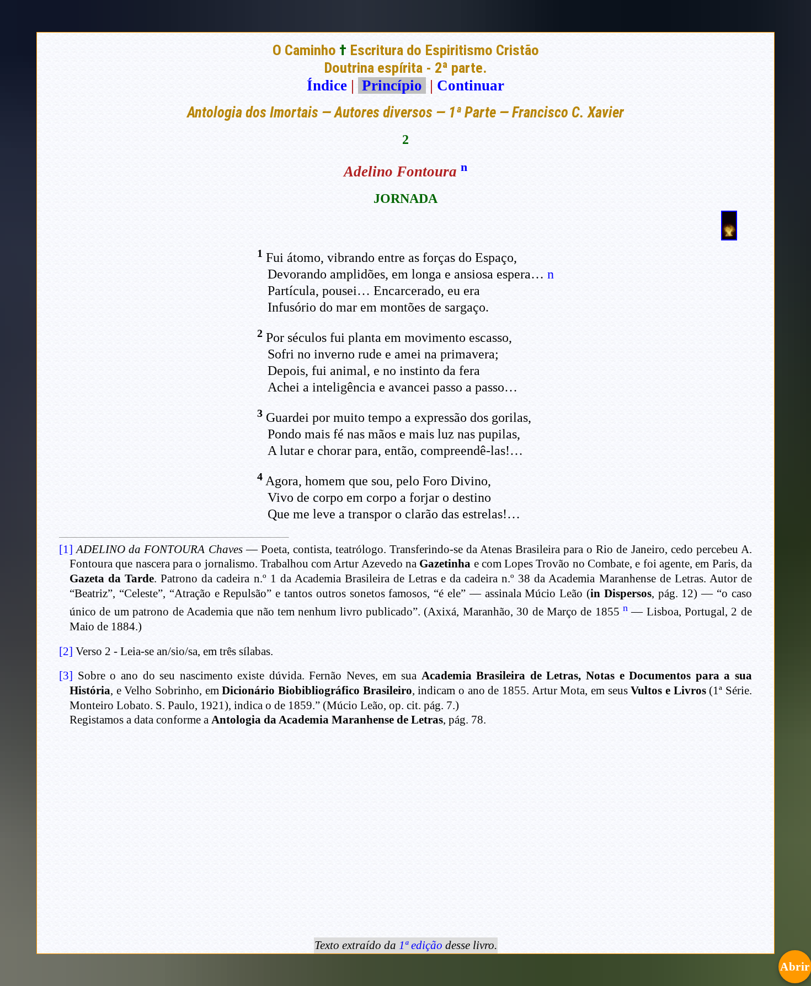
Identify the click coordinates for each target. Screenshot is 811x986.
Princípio (392, 85)
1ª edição (420, 945)
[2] (66, 651)
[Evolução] (729, 235)
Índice (327, 85)
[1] (66, 549)
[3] (66, 675)
